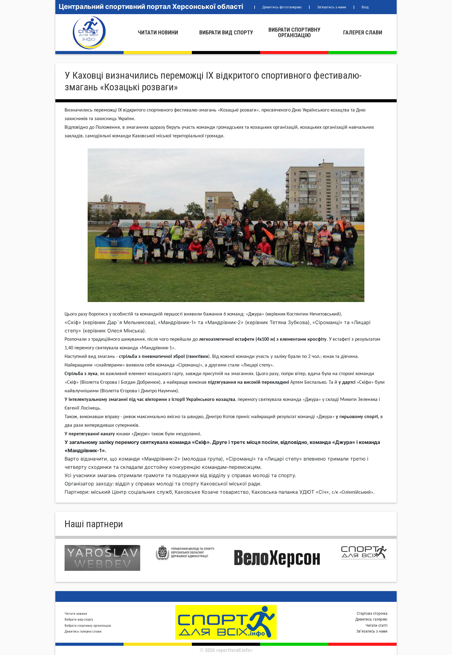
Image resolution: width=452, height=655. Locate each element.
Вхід (365, 7)
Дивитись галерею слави (83, 631)
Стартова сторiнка (372, 613)
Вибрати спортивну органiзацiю (294, 32)
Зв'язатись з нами (331, 7)
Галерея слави (362, 32)
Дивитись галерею (371, 619)
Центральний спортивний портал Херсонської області (151, 6)
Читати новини (158, 32)
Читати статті (376, 625)
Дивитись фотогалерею (282, 7)
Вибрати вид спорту (226, 32)
